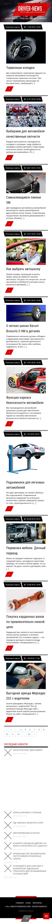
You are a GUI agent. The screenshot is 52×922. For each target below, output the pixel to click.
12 (18, 734)
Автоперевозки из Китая (26, 833)
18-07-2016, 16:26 (33, 300)
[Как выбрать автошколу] (26, 251)
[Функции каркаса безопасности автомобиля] (26, 380)
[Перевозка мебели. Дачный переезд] (26, 533)
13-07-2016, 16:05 (33, 362)
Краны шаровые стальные (27, 812)
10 (7, 734)
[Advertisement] (26, 784)
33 (29, 734)
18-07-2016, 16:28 (33, 234)
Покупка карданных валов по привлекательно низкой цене (25, 622)
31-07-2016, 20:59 (33, 99)
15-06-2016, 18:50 (33, 585)
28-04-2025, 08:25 (20, 754)
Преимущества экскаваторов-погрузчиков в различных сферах (29, 856)
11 (13, 734)
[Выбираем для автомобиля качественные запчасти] (26, 115)
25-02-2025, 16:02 (20, 849)
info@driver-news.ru (26, 910)
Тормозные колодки (20, 68)
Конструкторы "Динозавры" (28, 750)
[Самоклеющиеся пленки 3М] (26, 182)
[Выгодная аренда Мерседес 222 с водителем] (26, 676)
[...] (33, 83)
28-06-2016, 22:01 (33, 519)
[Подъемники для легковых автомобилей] (26, 458)
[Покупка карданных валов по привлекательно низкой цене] (26, 600)
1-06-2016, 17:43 (33, 658)
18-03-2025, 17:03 (20, 816)
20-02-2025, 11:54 (11, 862)
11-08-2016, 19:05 (33, 27)
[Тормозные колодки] (26, 47)
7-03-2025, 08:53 (20, 826)
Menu (46, 916)
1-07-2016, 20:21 (33, 434)
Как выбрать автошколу (23, 269)
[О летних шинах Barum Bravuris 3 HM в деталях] (26, 313)
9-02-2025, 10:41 (11, 877)
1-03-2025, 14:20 (20, 836)
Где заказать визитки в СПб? (28, 823)
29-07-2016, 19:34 (33, 168)
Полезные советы (13, 27)
